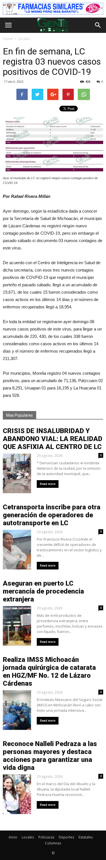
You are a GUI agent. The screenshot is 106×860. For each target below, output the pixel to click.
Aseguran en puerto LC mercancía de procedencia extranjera (43, 591)
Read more (47, 484)
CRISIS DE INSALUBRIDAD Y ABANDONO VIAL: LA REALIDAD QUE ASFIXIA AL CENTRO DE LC (52, 439)
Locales (28, 837)
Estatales (86, 837)
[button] (98, 25)
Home (8, 38)
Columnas (53, 843)
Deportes (66, 837)
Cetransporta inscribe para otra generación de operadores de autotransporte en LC (51, 515)
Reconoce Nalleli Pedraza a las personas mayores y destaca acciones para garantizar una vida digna (50, 756)
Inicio (13, 837)
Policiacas (46, 837)
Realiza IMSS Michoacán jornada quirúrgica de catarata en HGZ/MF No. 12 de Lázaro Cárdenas (49, 671)
